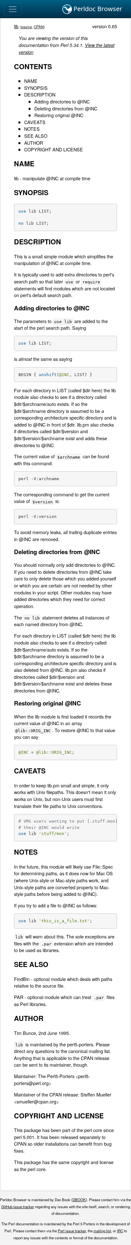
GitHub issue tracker (17, 1206)
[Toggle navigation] (13, 9)
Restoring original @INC (58, 115)
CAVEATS (34, 122)
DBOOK (79, 1199)
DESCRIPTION (39, 94)
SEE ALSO (35, 135)
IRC (120, 1230)
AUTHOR (33, 142)
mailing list (102, 1230)
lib (16, 26)
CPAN (39, 26)
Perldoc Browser (97, 8)
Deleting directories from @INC (65, 108)
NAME (31, 80)
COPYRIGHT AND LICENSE (53, 149)
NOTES (32, 128)
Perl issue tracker (72, 1230)
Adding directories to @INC (62, 101)
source (26, 26)
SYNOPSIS (36, 87)
